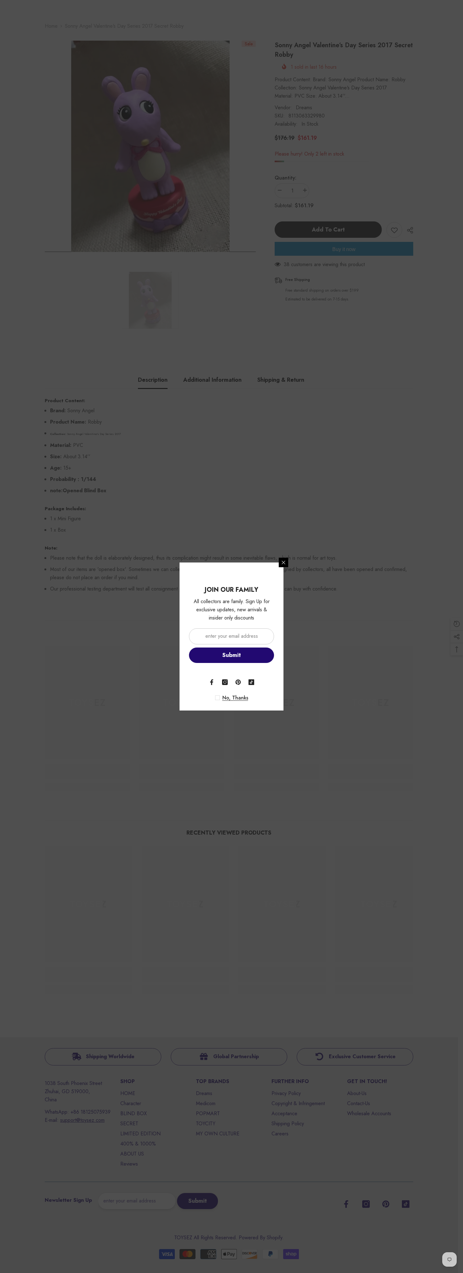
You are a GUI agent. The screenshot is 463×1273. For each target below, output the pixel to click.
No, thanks (235, 697)
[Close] (283, 562)
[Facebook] (211, 682)
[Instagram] (225, 682)
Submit (231, 655)
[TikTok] (251, 682)
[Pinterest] (238, 682)
